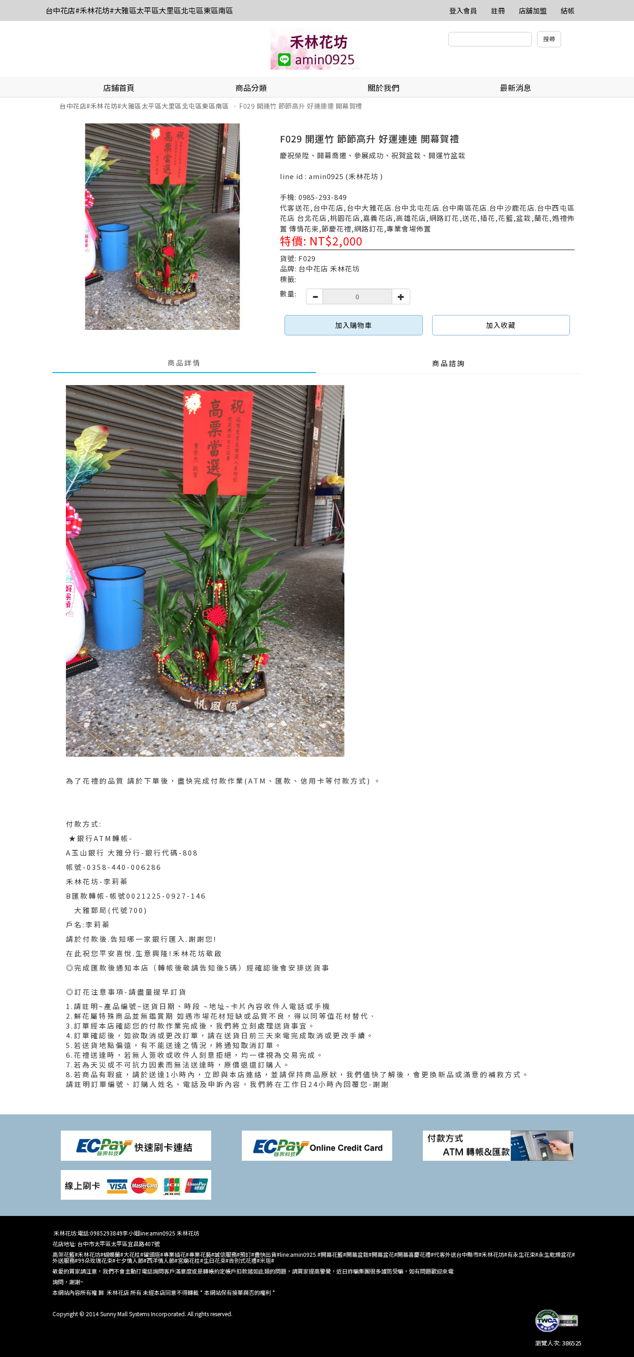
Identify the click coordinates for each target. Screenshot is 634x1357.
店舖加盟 (533, 10)
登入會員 (463, 10)
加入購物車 (353, 325)
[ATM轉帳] (498, 1144)
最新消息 (515, 87)
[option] (162, 226)
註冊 (498, 10)
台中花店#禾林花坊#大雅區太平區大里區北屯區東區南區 (139, 10)
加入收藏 (501, 325)
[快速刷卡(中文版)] (136, 1144)
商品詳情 (184, 362)
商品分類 (251, 87)
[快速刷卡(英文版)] (317, 1144)
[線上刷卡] (136, 1184)
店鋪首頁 (119, 87)
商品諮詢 (449, 363)
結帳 (568, 10)
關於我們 (383, 87)
